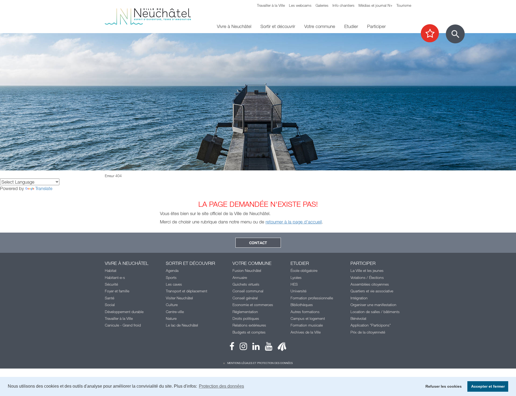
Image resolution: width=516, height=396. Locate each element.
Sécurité (111, 284)
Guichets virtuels (245, 284)
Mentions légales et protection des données (260, 363)
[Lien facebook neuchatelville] (232, 348)
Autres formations (305, 311)
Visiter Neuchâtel (179, 298)
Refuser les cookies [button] (443, 386)
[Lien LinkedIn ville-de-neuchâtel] (253, 348)
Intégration (359, 298)
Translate (43, 188)
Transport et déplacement (186, 291)
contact (258, 243)
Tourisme (403, 5)
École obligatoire (304, 270)
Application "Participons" (370, 325)
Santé (109, 298)
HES (294, 284)
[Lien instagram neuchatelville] (240, 348)
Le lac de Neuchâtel (182, 325)
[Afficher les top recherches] (432, 33)
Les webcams (300, 5)
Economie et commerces (252, 304)
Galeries (322, 5)
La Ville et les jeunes (367, 270)
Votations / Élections (367, 277)
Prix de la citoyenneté (367, 332)
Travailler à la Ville (271, 5)
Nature (171, 318)
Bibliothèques (302, 304)
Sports (171, 277)
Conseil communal (247, 291)
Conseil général (245, 298)
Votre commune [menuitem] (319, 26)
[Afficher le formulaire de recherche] (455, 34)
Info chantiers (343, 5)
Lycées (296, 277)
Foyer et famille (117, 291)
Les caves (174, 284)
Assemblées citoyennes (369, 284)
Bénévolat (358, 318)
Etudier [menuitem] (351, 26)
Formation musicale (307, 325)
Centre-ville (175, 311)
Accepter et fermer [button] (488, 386)
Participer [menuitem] (376, 26)
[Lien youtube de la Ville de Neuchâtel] (266, 348)
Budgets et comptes (249, 332)
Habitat (110, 270)
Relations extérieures (249, 325)
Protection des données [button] (221, 386)
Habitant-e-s (115, 277)
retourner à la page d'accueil (294, 222)
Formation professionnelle (312, 298)
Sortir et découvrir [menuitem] (277, 26)
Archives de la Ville (306, 332)
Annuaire (239, 277)
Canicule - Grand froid (123, 325)
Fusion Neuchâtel (246, 270)
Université (298, 291)
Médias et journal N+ (375, 5)
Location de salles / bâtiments (375, 311)
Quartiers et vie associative (371, 291)
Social (110, 304)
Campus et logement (308, 318)
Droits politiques (245, 318)
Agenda (172, 270)
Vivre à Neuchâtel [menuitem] (234, 26)
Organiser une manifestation (373, 304)
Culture (172, 304)
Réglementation (245, 311)
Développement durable (124, 311)
